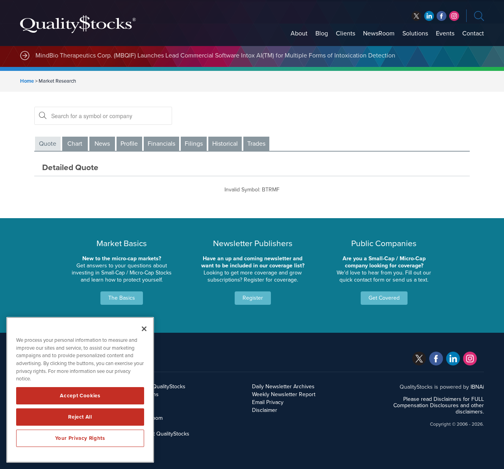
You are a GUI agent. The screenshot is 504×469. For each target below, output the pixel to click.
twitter (416, 16)
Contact (473, 33)
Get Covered (384, 298)
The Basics (121, 298)
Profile (129, 144)
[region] (80, 390)
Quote (47, 144)
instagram (454, 16)
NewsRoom (379, 33)
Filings (194, 144)
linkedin (442, 16)
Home (27, 81)
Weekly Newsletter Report (283, 394)
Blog (321, 33)
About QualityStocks (160, 386)
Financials (161, 144)
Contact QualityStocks (162, 433)
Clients (345, 33)
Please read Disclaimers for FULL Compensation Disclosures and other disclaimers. (438, 405)
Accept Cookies (80, 396)
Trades (256, 144)
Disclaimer (264, 410)
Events (445, 33)
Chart (74, 144)
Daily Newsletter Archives (283, 386)
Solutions (415, 33)
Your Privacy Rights (80, 438)
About (299, 33)
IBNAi (477, 387)
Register (253, 298)
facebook (429, 16)
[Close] (144, 328)
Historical (225, 144)
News (102, 144)
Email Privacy (268, 402)
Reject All (80, 417)
